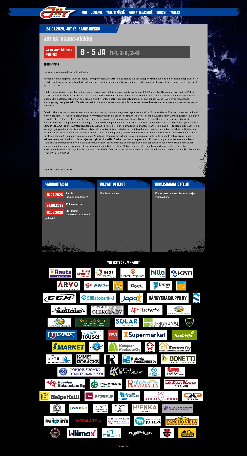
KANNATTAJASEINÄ (141, 12)
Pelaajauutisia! (74, 204)
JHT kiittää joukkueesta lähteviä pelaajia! (67, 215)
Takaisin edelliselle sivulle (59, 169)
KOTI (84, 12)
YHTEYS (175, 12)
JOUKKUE (96, 12)
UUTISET (161, 12)
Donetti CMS (123, 446)
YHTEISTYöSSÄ (115, 12)
